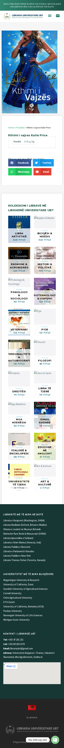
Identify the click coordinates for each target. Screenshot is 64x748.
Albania (32, 717)
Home (11, 127)
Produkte (20, 127)
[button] (49, 15)
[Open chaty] (55, 740)
